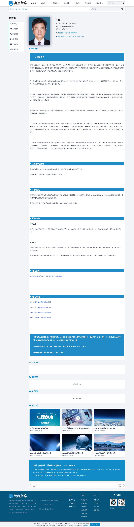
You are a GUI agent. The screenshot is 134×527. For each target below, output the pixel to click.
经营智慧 (84, 503)
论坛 (66, 36)
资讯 (70, 495)
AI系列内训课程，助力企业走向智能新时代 (76, 428)
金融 (82, 36)
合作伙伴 (96, 503)
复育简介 (96, 500)
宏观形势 (84, 500)
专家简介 (15, 24)
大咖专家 (74, 33)
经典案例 (72, 506)
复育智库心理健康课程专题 (39, 428)
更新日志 (96, 510)
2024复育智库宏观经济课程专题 (40, 302)
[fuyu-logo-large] (18, 3)
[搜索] (123, 3)
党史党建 (84, 517)
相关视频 (15, 39)
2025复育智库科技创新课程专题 (40, 453)
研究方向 (15, 29)
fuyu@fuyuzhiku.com (48, 509)
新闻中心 (72, 500)
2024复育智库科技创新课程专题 (40, 312)
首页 (11, 9)
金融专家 (84, 513)
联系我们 (96, 506)
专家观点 (15, 34)
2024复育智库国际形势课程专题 (40, 307)
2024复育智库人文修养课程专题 (40, 317)
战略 (59, 36)
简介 (95, 495)
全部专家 (17, 9)
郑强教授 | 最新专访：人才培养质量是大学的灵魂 (46, 276)
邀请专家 (15, 49)
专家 (83, 495)
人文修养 (24, 9)
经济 (62, 36)
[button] (58, 3)
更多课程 (15, 44)
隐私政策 (85, 525)
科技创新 (84, 506)
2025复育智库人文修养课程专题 (105, 453)
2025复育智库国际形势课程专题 (72, 453)
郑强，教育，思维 (74, 36)
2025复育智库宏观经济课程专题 (105, 428)
